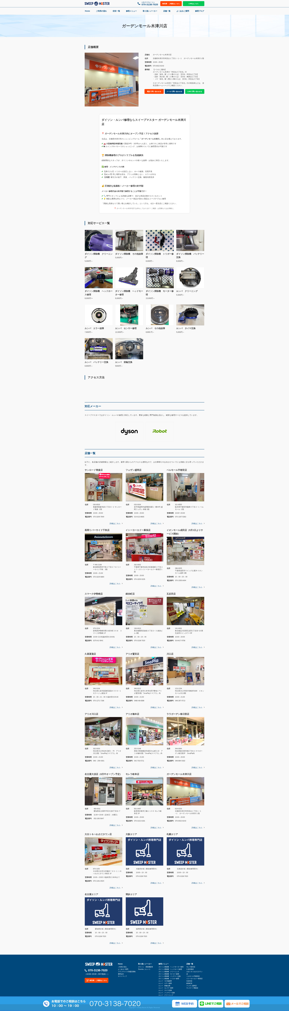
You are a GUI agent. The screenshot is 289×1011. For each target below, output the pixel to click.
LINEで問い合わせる (194, 91)
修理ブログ (199, 11)
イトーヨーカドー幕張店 (194, 978)
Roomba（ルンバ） (144, 969)
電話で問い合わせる (154, 91)
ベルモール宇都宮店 (193, 976)
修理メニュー (131, 11)
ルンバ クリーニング (165, 995)
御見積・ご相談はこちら (171, 4)
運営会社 (121, 974)
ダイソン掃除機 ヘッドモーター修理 (170, 967)
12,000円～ (126, 330)
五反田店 (189, 981)
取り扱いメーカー (150, 11)
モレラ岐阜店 (190, 967)
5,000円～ (99, 257)
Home (87, 11)
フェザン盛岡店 (191, 986)
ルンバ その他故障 (165, 981)
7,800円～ (94, 330)
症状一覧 (116, 11)
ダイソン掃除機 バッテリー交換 (169, 976)
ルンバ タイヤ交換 (165, 990)
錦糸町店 (189, 983)
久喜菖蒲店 (190, 969)
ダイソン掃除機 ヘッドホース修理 (170, 969)
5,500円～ (187, 293)
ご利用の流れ (101, 11)
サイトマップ (122, 976)
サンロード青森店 (192, 988)
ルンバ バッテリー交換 (166, 993)
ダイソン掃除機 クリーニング (168, 971)
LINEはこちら (194, 4)
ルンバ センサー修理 (165, 988)
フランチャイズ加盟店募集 (127, 971)
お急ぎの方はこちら (150, 3)
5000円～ (123, 364)
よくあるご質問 (182, 11)
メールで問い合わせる (174, 91)
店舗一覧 (166, 11)
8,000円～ (160, 257)
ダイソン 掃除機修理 (145, 967)
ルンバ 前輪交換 (164, 986)
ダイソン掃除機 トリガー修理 (168, 978)
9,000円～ (129, 294)
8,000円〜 (99, 294)
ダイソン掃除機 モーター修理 (168, 974)
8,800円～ (96, 364)
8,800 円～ (155, 330)
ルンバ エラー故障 (165, 983)
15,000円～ (160, 294)
